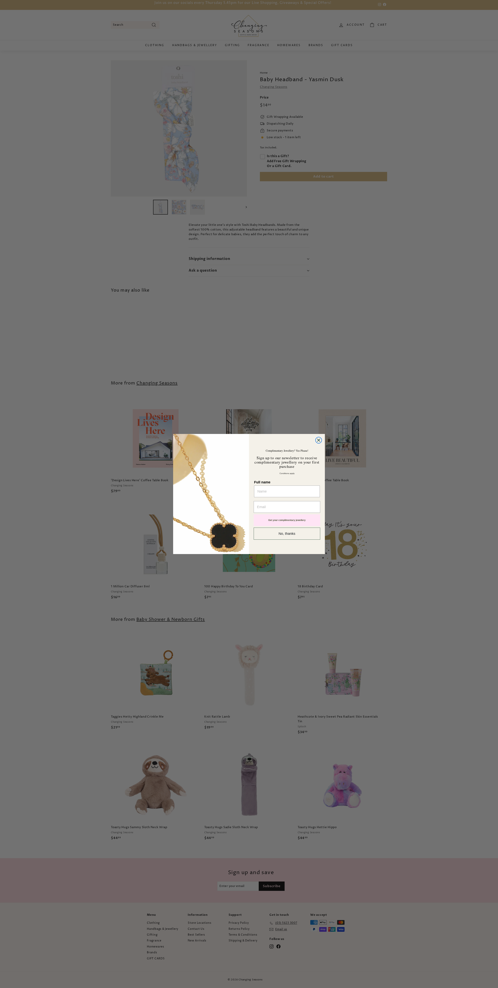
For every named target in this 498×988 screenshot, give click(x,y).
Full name (262, 482)
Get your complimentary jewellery (287, 520)
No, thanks (287, 534)
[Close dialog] (319, 440)
